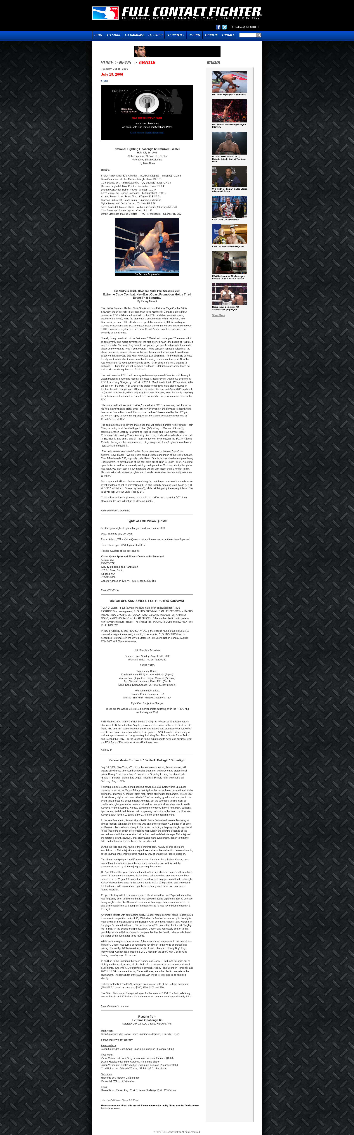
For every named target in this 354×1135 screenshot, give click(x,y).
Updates (175, 35)
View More (218, 315)
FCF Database (134, 35)
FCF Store (114, 35)
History (194, 35)
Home (98, 35)
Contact (228, 35)
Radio (155, 35)
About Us (211, 35)
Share (104, 80)
